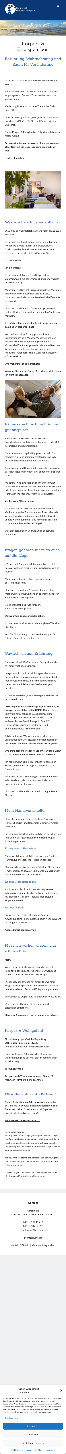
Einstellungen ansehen (33, 1443)
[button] (61, 1390)
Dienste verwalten (12, 1418)
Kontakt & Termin (20, 1245)
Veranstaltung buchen (43, 1245)
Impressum (50, 1450)
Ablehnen (33, 1434)
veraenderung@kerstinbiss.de (33, 1229)
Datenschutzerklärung (35, 1450)
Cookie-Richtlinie (18, 1450)
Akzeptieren (33, 1426)
